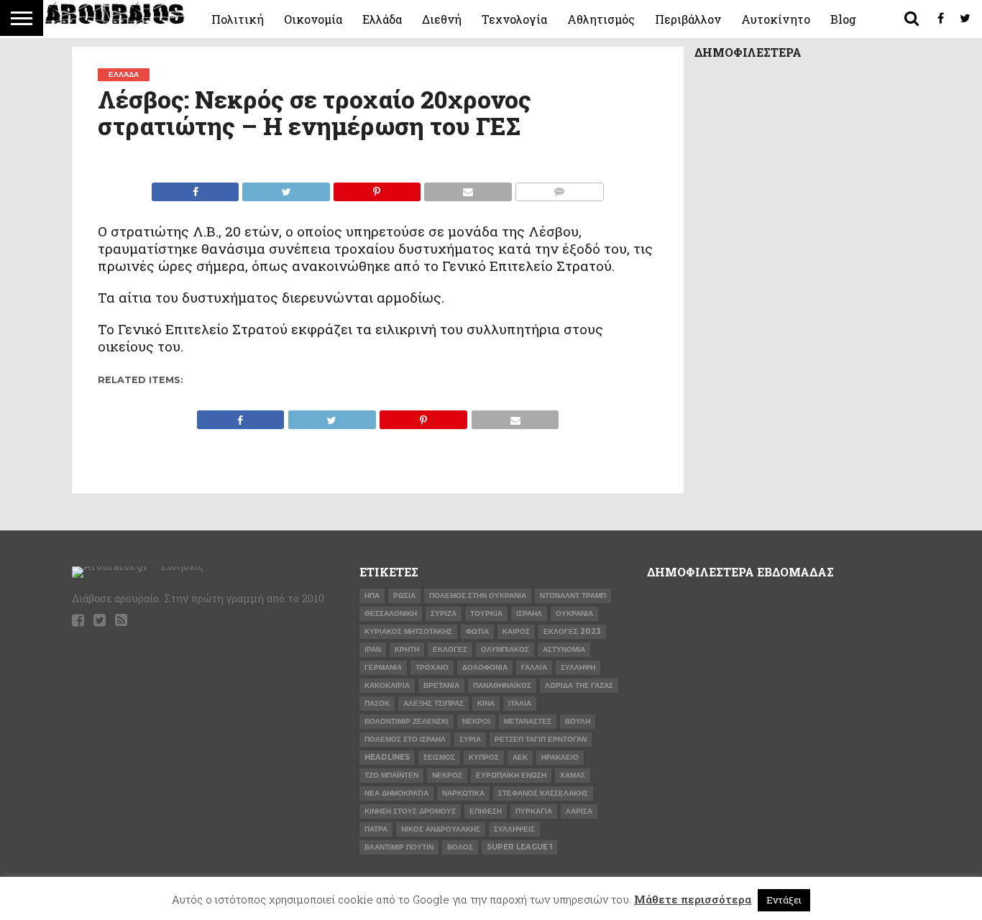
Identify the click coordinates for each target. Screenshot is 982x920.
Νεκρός (447, 775)
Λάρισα (579, 811)
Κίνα (486, 703)
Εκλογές (450, 649)
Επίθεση (485, 811)
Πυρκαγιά (533, 811)
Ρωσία (404, 595)
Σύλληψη (578, 667)
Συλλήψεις (514, 829)
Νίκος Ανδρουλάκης (440, 829)
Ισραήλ (529, 613)
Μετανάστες (527, 721)
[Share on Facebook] (195, 188)
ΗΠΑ (372, 595)
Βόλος (460, 847)
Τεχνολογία (514, 19)
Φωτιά (477, 631)
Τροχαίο (432, 667)
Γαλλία (534, 667)
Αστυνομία (564, 649)
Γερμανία (383, 667)
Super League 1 (519, 847)
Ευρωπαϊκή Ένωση (511, 775)
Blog (843, 19)
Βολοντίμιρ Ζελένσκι (406, 721)
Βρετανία (441, 685)
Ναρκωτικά (463, 793)
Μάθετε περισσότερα (692, 899)
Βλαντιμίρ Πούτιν (398, 847)
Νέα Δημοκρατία (396, 793)
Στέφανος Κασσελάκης (543, 793)
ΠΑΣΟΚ (377, 703)
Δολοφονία (485, 667)
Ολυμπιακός (505, 649)
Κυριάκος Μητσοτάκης (408, 631)
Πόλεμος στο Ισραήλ (405, 739)
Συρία (470, 739)
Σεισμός (439, 757)
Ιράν (372, 649)
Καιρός (516, 631)
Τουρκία (486, 613)
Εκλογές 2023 (572, 631)
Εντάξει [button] (784, 899)
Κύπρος (484, 757)
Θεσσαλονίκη (390, 613)
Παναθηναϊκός (502, 685)
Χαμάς (572, 775)
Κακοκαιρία (387, 685)
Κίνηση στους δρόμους (410, 811)
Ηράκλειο (560, 757)
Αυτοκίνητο (775, 19)
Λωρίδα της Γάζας (579, 685)
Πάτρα (375, 829)
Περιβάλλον (688, 19)
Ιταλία (519, 703)
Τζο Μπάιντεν (391, 775)
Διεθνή (442, 19)
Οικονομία (313, 19)
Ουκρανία (574, 613)
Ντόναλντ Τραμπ (573, 595)
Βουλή (577, 721)
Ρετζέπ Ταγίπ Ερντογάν (541, 739)
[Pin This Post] (377, 188)
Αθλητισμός (601, 19)
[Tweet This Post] (285, 188)
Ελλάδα (382, 19)
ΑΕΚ (520, 757)
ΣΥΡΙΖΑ (443, 613)
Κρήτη (407, 649)
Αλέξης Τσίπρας (433, 703)
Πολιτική (237, 19)
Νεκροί (476, 721)
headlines (387, 757)
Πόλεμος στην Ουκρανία (477, 595)
